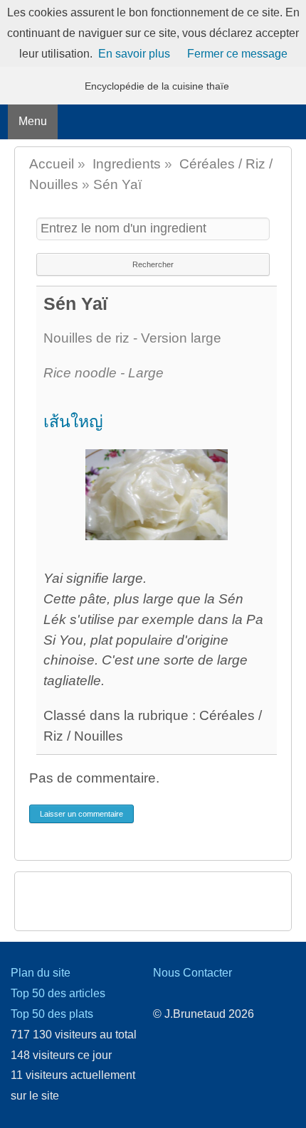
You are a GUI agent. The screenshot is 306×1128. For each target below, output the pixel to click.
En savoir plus (134, 54)
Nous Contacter (192, 973)
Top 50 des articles (58, 993)
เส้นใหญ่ (73, 421)
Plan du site (40, 973)
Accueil (51, 163)
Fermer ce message (237, 54)
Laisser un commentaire (81, 814)
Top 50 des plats (52, 1014)
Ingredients (127, 163)
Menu (33, 121)
